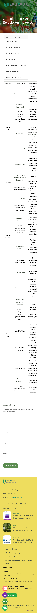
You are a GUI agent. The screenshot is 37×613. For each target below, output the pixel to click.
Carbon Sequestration (11, 557)
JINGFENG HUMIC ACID (20, 605)
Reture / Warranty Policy (12, 553)
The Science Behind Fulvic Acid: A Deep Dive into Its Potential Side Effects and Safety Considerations (23, 541)
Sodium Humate (20, 198)
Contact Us (9, 595)
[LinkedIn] (12, 503)
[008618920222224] (5, 595)
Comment (6, 416)
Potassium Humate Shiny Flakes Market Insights (23, 517)
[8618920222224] (5, 601)
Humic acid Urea (20, 288)
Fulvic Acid (19, 133)
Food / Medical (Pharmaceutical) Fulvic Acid (20, 177)
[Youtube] (21, 503)
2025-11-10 (16, 525)
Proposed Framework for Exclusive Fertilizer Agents (18, 562)
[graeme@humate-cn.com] (5, 588)
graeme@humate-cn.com (15, 497)
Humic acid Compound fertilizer (20, 302)
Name (5, 433)
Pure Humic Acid (19, 94)
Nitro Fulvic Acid (19, 164)
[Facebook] (4, 503)
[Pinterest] (25, 503)
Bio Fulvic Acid (20, 149)
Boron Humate (20, 272)
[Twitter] (8, 503)
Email (5, 443)
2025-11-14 (16, 513)
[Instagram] (17, 503)
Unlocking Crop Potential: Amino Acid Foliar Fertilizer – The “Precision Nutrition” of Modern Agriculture (23, 529)
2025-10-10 (16, 537)
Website (5, 454)
